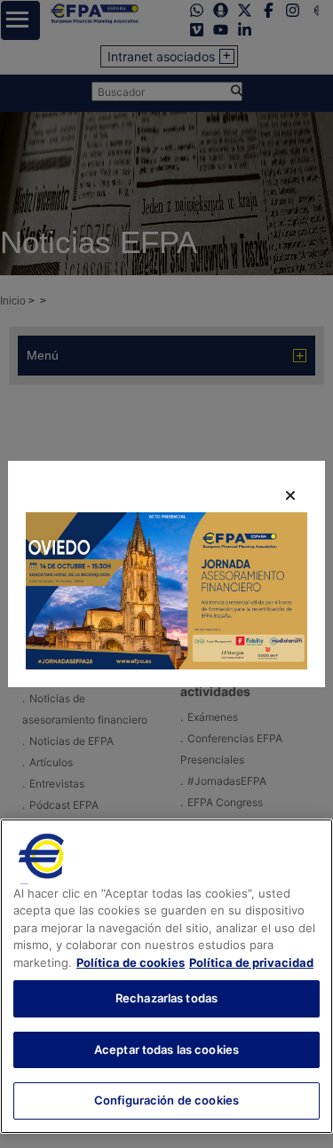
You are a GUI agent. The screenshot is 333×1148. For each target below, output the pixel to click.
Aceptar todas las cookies (166, 1049)
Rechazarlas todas (166, 998)
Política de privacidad (251, 962)
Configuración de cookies (166, 1100)
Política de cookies (130, 962)
